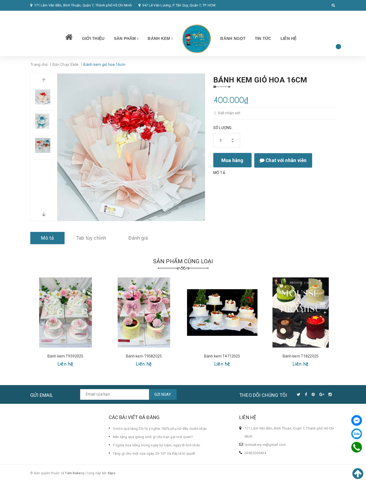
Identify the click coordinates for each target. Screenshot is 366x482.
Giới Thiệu (93, 38)
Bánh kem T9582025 (144, 356)
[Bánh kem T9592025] (65, 312)
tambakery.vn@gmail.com (265, 445)
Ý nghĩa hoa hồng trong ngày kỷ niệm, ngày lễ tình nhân (156, 445)
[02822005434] (356, 447)
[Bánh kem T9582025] (144, 312)
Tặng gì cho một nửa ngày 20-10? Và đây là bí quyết (154, 453)
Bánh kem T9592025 (65, 356)
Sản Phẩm (125, 38)
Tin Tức (263, 38)
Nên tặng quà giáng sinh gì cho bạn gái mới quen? (153, 437)
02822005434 (44, 16)
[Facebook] (356, 420)
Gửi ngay (162, 394)
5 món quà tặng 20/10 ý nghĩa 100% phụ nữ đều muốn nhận (160, 429)
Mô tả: (219, 173)
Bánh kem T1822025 (301, 356)
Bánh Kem (159, 38)
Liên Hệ (289, 38)
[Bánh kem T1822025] (301, 312)
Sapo (111, 473)
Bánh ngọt (232, 38)
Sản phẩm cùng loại (183, 261)
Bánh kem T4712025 (222, 356)
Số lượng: (223, 128)
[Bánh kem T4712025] (222, 312)
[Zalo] (356, 433)
